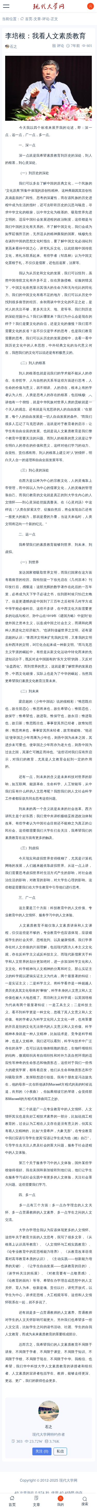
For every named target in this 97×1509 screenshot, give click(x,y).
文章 (37, 18)
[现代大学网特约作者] (48, 1411)
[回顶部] (90, 395)
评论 (45, 18)
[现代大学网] (49, 6)
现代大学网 (68, 1480)
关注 (41, 1451)
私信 (60, 1451)
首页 (28, 18)
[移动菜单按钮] (6, 6)
